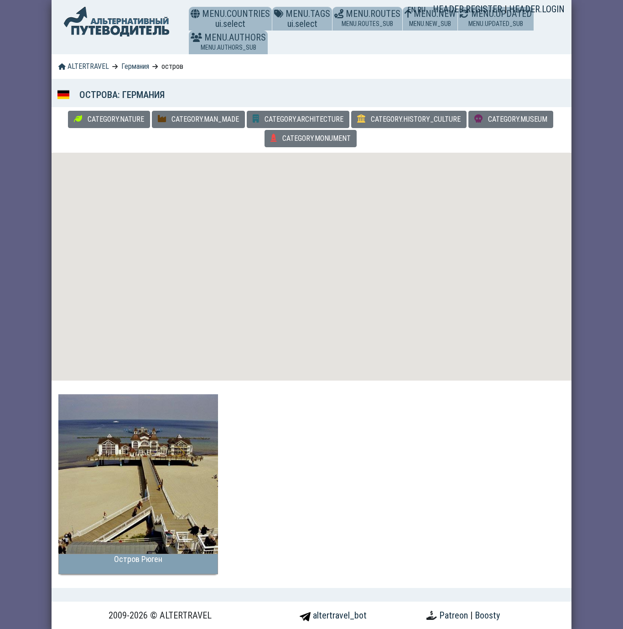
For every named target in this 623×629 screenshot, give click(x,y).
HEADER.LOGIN (537, 9)
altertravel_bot (339, 615)
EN (412, 9)
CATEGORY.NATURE (115, 119)
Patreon (454, 615)
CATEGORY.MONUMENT (315, 138)
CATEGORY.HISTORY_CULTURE (415, 119)
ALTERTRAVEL (87, 66)
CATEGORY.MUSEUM (516, 119)
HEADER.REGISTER (468, 9)
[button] (196, 37)
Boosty (487, 615)
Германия (135, 66)
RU (421, 9)
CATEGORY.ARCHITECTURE (303, 119)
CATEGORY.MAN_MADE (204, 119)
